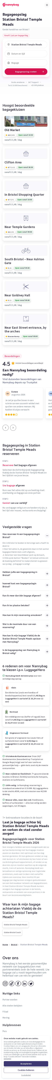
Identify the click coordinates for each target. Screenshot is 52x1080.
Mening (6, 1017)
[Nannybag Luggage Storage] (13, 5)
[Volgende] (13, 428)
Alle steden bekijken (12, 1005)
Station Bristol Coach (12, 932)
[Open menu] (46, 5)
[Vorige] (6, 428)
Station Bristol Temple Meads (15, 924)
